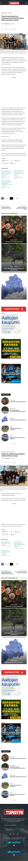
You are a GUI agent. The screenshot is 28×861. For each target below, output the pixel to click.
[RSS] (17, 834)
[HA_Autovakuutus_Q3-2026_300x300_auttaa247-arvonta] (11, 383)
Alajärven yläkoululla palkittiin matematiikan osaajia (21, 208)
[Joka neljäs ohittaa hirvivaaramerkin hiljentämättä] (14, 257)
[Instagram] (14, 834)
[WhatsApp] (8, 29)
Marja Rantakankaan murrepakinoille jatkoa (6, 208)
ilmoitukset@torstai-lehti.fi (16, 829)
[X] (5, 29)
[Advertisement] (14, 92)
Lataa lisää (13, 443)
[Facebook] (2, 29)
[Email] (14, 29)
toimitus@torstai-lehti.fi (18, 828)
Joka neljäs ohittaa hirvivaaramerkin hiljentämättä (14, 269)
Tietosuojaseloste (19, 825)
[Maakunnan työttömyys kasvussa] (14, 286)
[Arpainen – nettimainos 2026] (11, 358)
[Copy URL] (11, 29)
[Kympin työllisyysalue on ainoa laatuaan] (5, 437)
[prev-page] (2, 302)
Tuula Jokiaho (7, 23)
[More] (17, 198)
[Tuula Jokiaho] (2, 24)
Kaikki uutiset (14, 266)
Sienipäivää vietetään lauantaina (14, 241)
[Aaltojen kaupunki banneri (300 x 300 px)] (11, 333)
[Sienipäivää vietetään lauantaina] (14, 229)
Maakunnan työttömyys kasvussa (14, 298)
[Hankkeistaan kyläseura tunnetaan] (5, 428)
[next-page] (4, 302)
